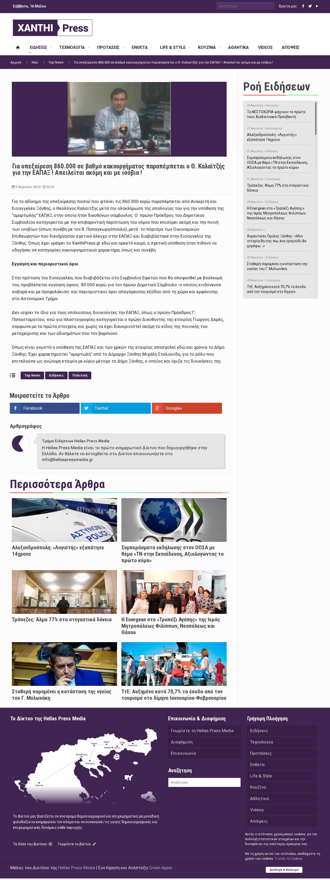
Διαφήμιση (182, 741)
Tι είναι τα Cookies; (289, 858)
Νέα (35, 62)
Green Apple (160, 867)
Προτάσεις (261, 753)
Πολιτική (79, 375)
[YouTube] (317, 6)
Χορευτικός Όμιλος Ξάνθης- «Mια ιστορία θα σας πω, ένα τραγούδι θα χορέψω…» (276, 238)
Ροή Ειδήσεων (276, 86)
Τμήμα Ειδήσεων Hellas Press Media (75, 441)
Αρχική (15, 62)
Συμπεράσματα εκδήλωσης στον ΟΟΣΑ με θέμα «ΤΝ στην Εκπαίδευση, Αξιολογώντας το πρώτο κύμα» (172, 553)
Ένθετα (257, 764)
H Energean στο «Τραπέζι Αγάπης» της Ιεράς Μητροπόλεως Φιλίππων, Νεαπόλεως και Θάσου (170, 625)
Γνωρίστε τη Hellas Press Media (202, 730)
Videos (257, 809)
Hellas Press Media (76, 867)
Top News (55, 62)
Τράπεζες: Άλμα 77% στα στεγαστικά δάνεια (62, 619)
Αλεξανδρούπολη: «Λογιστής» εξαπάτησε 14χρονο (272, 134)
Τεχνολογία (261, 741)
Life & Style (261, 775)
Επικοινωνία (183, 753)
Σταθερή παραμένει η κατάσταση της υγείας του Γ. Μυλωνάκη (277, 263)
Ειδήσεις (56, 375)
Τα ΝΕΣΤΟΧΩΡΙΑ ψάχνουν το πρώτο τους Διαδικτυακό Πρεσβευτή (276, 111)
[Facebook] (303, 6)
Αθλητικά (259, 798)
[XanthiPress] (52, 26)
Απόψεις (259, 821)
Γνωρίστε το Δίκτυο (75, 844)
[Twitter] (310, 6)
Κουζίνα (258, 787)
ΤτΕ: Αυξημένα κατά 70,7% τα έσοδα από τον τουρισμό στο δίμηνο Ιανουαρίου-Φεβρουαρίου (173, 694)
